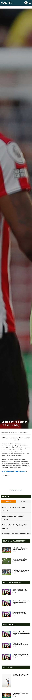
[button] (29, 2)
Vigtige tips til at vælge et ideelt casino (20, 694)
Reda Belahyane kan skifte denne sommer (13, 507)
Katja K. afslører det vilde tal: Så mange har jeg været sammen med (21, 656)
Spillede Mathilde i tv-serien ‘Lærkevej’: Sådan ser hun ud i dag (20, 590)
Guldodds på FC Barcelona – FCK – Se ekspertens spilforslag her (21, 571)
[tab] (8, 501)
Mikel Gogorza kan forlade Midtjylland (12, 516)
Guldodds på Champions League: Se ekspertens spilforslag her (20, 549)
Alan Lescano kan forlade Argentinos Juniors (14, 525)
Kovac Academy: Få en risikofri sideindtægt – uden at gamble (20, 560)
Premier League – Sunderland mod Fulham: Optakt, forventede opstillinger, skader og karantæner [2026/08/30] (16, 535)
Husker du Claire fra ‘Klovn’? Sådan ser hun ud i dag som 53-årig (21, 633)
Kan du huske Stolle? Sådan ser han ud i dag (20, 612)
